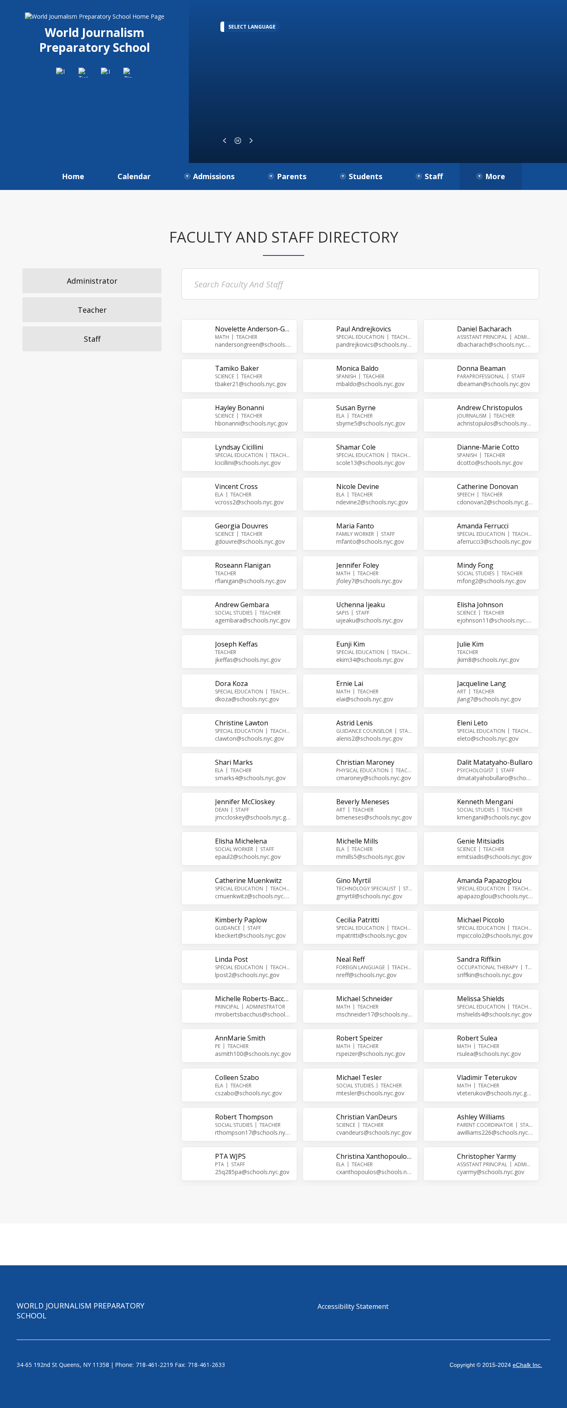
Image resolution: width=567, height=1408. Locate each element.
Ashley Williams (481, 1116)
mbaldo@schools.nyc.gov (370, 384)
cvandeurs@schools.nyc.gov (373, 1132)
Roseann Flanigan (243, 565)
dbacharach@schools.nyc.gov (495, 344)
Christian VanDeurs (366, 1116)
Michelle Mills (357, 841)
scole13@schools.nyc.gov (370, 463)
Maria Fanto (355, 525)
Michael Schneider (364, 998)
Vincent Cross (236, 486)
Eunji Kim (350, 644)
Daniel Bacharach (484, 328)
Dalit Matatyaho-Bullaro (495, 762)
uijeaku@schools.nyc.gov (369, 620)
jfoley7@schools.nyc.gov (369, 581)
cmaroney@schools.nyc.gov (373, 778)
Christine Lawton (241, 722)
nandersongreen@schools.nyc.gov (253, 344)
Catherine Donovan (487, 486)
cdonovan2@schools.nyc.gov (495, 502)
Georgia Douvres (241, 525)
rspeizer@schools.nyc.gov (370, 1054)
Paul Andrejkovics (363, 328)
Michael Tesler (359, 1077)
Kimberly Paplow (241, 919)
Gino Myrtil (353, 880)
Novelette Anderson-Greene (253, 328)
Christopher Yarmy (486, 1156)
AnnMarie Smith (240, 1038)
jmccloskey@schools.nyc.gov (253, 817)
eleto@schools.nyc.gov (487, 738)
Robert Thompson (244, 1116)
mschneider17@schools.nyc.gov (374, 1014)
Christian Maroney (365, 762)
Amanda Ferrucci (482, 525)
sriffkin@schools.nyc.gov (489, 975)
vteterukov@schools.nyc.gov (495, 1093)
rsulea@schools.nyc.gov (489, 1054)
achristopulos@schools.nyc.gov (495, 423)
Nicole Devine (357, 486)
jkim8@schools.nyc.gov (488, 660)
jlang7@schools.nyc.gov (489, 699)
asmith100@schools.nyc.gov (253, 1054)
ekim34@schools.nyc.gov (369, 660)
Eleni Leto (472, 722)
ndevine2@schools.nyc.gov (372, 502)
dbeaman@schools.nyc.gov (493, 384)
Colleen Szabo (237, 1077)
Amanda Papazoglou (489, 880)
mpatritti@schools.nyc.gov (371, 935)
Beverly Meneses (362, 801)
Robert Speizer (359, 1038)
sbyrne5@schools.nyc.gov (370, 423)
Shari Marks (234, 762)
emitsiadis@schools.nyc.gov (494, 857)
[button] (224, 140)
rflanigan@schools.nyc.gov (250, 581)
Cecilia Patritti (357, 919)
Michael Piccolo (480, 919)
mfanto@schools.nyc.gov (370, 541)
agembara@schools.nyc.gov (252, 620)
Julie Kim (470, 644)
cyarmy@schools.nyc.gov (490, 1172)
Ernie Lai (349, 683)
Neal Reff (350, 959)
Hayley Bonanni (239, 407)
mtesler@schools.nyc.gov (370, 1093)
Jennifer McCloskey (245, 801)
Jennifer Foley (357, 565)
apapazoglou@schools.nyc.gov (495, 896)
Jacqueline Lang (481, 683)
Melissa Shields (480, 998)
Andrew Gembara (242, 604)
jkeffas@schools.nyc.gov (248, 660)
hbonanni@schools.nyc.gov (251, 423)
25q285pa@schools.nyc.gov (252, 1172)
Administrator (92, 281)
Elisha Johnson (480, 604)
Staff (92, 339)
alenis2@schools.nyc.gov (369, 738)
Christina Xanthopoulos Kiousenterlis (374, 1156)
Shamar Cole (356, 447)
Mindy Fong (475, 565)
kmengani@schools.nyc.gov (494, 817)
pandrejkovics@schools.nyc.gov (374, 344)
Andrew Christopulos (490, 407)
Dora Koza (231, 683)
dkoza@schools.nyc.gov (247, 699)
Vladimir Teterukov (487, 1077)
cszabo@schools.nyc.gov (248, 1093)
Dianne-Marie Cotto (488, 447)
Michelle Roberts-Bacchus (253, 998)
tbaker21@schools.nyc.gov (250, 384)
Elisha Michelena (241, 841)
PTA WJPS (230, 1156)
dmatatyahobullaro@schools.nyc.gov (495, 778)
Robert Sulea (477, 1038)
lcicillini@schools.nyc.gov (248, 463)
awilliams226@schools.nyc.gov (495, 1132)
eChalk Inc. (527, 1365)
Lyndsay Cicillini (239, 447)
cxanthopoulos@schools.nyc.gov (374, 1172)
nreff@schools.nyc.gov (366, 975)
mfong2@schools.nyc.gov (491, 581)
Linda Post (231, 959)
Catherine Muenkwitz (248, 880)
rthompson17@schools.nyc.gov (253, 1132)
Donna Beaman (481, 368)
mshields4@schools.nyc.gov (494, 1014)
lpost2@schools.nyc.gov (247, 975)
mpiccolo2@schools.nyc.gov (495, 935)
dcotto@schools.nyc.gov (490, 463)
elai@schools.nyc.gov (364, 699)
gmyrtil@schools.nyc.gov (369, 896)
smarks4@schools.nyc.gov (250, 778)
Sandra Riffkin (479, 959)
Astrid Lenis (354, 722)
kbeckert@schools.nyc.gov (250, 935)
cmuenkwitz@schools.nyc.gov (253, 896)
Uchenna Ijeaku (360, 604)
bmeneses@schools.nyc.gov (374, 817)
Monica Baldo (357, 368)
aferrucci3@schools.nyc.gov (494, 541)
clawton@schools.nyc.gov (249, 738)
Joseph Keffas (236, 644)
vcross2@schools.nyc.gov (249, 502)
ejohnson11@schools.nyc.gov (495, 620)
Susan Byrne (356, 407)
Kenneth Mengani (485, 801)
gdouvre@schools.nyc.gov (250, 541)
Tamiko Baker (237, 368)
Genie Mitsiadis (480, 841)
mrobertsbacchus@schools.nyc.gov (253, 1014)
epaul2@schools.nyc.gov (248, 857)
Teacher (92, 310)
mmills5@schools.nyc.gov (370, 857)
